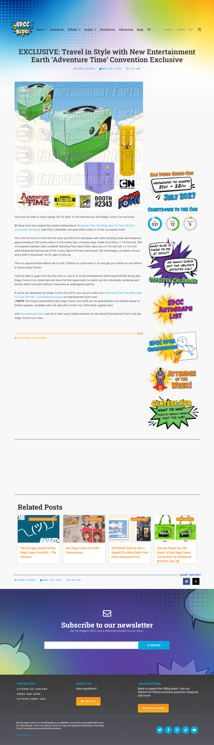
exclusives (39, 337)
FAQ (190, 29)
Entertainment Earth (32, 313)
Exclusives (57, 29)
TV (149, 29)
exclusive (24, 337)
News (39, 29)
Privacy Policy (22, 735)
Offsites (72, 29)
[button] (199, 29)
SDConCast (126, 29)
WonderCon (107, 29)
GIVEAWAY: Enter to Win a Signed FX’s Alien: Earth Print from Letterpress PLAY (129, 552)
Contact (181, 29)
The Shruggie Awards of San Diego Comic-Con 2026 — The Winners (38, 552)
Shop (140, 29)
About (168, 29)
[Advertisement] (107, 9)
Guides (88, 29)
